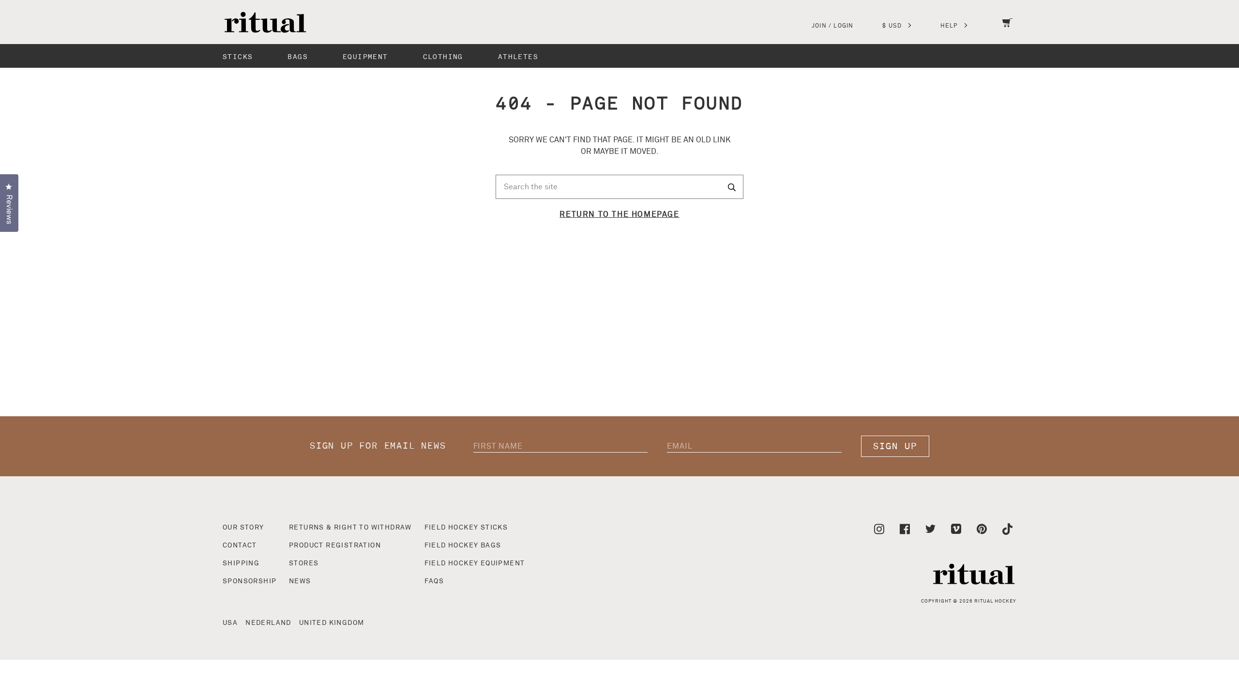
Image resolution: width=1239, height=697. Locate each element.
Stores (303, 563)
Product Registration (335, 545)
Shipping (241, 563)
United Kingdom (331, 623)
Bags (297, 57)
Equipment (365, 57)
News (300, 581)
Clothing (443, 57)
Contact (240, 545)
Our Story (243, 527)
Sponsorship (249, 581)
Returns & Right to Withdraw (350, 527)
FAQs (434, 581)
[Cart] (1007, 29)
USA (230, 623)
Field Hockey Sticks (466, 527)
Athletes (518, 57)
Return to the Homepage (619, 214)
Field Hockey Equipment (474, 563)
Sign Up (895, 446)
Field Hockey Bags (462, 545)
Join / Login (832, 26)
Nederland (268, 623)
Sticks (238, 57)
